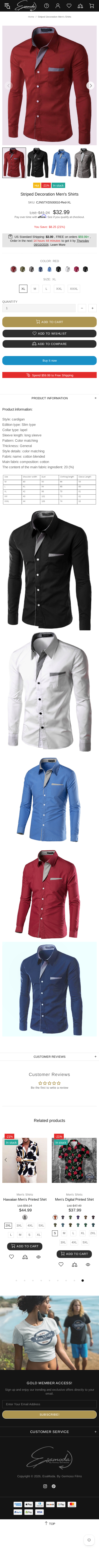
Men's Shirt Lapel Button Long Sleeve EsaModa (28, 1199)
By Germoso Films (69, 1476)
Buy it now (50, 360)
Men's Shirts (28, 1194)
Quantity (9, 301)
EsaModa (25, 5)
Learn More (57, 244)
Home (31, 16)
